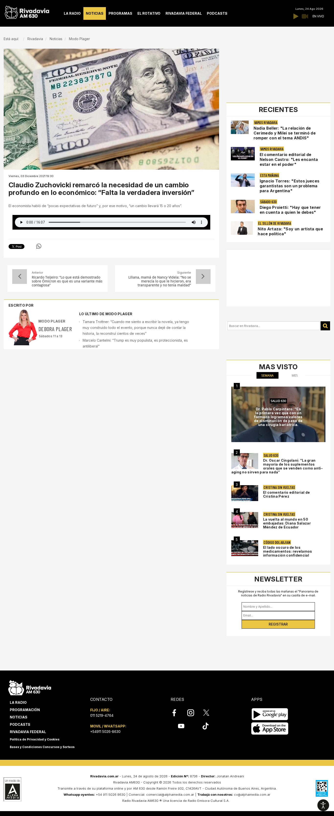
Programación (25, 710)
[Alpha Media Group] (12, 789)
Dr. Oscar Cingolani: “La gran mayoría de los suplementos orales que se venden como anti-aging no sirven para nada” (277, 466)
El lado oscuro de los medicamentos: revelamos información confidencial (287, 551)
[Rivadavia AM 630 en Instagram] (193, 712)
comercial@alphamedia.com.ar (170, 794)
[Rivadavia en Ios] (270, 729)
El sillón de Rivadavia (274, 223)
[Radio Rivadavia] (29, 687)
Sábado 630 (268, 201)
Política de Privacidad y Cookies (34, 739)
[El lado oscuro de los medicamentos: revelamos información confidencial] (244, 548)
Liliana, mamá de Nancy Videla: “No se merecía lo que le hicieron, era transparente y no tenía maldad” (159, 281)
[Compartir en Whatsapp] (38, 246)
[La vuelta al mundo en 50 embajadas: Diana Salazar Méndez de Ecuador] (244, 520)
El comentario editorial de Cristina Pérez (286, 494)
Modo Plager (51, 321)
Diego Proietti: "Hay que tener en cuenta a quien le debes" (290, 210)
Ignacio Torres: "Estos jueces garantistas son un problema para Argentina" (290, 186)
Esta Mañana (269, 175)
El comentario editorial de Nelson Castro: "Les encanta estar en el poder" (289, 159)
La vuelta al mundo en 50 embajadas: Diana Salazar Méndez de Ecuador (287, 523)
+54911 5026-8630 (105, 731)
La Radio (18, 702)
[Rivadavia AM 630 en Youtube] (181, 726)
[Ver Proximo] (203, 276)
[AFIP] (322, 788)
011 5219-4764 (101, 715)
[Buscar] (325, 325)
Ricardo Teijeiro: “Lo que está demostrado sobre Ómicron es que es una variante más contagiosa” (67, 281)
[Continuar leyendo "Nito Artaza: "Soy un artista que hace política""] (242, 228)
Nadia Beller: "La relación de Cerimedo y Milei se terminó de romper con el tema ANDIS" (285, 133)
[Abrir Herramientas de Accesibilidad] (323, 805)
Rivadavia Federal (28, 732)
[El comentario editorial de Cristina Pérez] (244, 493)
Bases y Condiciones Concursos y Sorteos (42, 747)
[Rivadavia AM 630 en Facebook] (177, 712)
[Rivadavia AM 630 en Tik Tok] (205, 726)
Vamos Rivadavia (265, 122)
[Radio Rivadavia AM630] (27, 11)
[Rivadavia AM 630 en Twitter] (209, 712)
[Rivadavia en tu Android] (270, 714)
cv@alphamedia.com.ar (252, 794)
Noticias (18, 717)
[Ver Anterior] (19, 276)
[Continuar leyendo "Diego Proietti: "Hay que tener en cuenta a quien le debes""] (243, 206)
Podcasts (20, 724)
